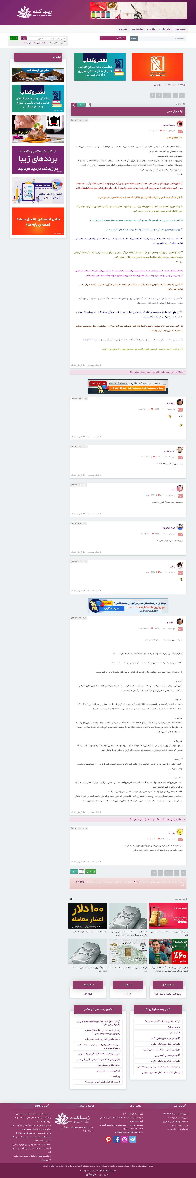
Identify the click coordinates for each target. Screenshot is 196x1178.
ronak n (171, 403)
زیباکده (183, 84)
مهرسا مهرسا (169, 125)
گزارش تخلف (76, 365)
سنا (173, 489)
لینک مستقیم (93, 365)
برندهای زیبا (137, 29)
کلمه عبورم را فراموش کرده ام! (34, 42)
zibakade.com (108, 1171)
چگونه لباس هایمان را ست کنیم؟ (168, 994)
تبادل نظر (166, 29)
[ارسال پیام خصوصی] (180, 131)
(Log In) (80, 882)
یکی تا (171, 833)
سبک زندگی (171, 84)
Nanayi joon (169, 528)
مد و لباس (158, 84)
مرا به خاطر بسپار (56, 42)
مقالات (152, 29)
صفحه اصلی (180, 29)
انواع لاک (88, 994)
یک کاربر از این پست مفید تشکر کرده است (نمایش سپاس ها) (156, 372)
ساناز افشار (169, 451)
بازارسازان (91, 1174)
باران (172, 566)
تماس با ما (123, 29)
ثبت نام (136, 882)
